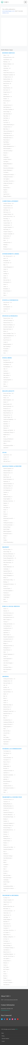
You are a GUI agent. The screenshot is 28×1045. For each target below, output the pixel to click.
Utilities (5, 494)
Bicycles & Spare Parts (8, 906)
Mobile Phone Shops (8, 704)
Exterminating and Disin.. (8, 445)
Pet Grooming (6, 100)
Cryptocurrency (7, 235)
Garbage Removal (7, 133)
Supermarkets (6, 373)
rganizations (6, 447)
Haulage (5, 978)
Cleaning (6, 94)
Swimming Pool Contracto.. (9, 174)
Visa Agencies (7, 759)
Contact (3, 1041)
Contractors (6, 185)
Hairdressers (6, 421)
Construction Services (8, 799)
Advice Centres (7, 634)
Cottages (5, 790)
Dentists (5, 402)
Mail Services (6, 238)
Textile (5, 702)
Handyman (6, 832)
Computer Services (8, 207)
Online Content (7, 220)
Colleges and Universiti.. (8, 183)
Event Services (7, 302)
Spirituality (6, 423)
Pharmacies (6, 395)
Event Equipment (7, 306)
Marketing (6, 61)
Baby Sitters (6, 129)
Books (5, 698)
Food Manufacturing (8, 362)
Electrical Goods (7, 689)
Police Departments (7, 669)
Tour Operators (7, 753)
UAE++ (16, 1029)
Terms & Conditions (5, 1038)
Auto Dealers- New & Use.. (9, 181)
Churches (5, 665)
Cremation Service (7, 126)
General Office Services (9, 72)
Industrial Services (8, 472)
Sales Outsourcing (7, 113)
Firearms (5, 514)
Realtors (5, 577)
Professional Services (8, 57)
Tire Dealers (6, 172)
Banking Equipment (8, 344)
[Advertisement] (14, 32)
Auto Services (6, 923)
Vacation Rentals (7, 594)
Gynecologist (6, 425)
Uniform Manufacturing (8, 124)
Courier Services (7, 943)
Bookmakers (6, 288)
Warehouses (6, 592)
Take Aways (6, 377)
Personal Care (7, 408)
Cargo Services (7, 915)
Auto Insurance (6, 984)
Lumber (5, 884)
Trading (6, 66)
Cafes (5, 368)
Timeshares (6, 165)
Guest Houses (6, 777)
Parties (5, 284)
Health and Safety (7, 79)
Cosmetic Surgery (7, 417)
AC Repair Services (8, 76)
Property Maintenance (8, 170)
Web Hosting (6, 229)
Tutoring (5, 621)
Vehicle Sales (6, 912)
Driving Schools (7, 960)
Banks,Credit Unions (8, 329)
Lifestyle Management (8, 267)
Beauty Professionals (8, 406)
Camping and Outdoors (8, 722)
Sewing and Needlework (8, 438)
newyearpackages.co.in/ (8, 11)
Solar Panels (6, 507)
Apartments (6, 772)
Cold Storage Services (8, 135)
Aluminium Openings (8, 849)
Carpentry (6, 492)
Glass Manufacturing (7, 858)
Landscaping (6, 157)
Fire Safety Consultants (8, 109)
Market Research (7, 96)
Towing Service (7, 925)
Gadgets (5, 700)
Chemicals (5, 853)
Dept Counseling (7, 346)
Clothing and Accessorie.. (8, 176)
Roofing (5, 819)
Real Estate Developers (8, 555)
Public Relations (7, 107)
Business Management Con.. (9, 146)
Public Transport (7, 619)
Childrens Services (7, 641)
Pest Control (6, 89)
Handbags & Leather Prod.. (9, 711)
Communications (7, 225)
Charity (5, 656)
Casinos (5, 269)
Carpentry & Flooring (8, 812)
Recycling (6, 120)
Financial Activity (8, 318)
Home (3, 1033)
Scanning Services (7, 242)
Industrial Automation (8, 483)
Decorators (6, 810)
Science (5, 509)
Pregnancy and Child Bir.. (9, 430)
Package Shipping (7, 919)
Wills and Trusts (7, 461)
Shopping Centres (7, 680)
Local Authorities (7, 626)
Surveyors (6, 834)
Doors (5, 851)
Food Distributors (7, 366)
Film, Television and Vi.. (9, 256)
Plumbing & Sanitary (8, 825)
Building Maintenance (8, 163)
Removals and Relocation (8, 168)
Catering (5, 371)
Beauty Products (7, 404)
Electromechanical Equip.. (9, 816)
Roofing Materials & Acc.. (9, 829)
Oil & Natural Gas (7, 488)
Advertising (7, 68)
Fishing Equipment (7, 726)
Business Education (7, 615)
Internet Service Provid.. (9, 216)
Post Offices (6, 660)
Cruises (5, 973)
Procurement (6, 348)
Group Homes (6, 630)
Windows (5, 845)
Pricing (3, 1035)
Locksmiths (6, 864)
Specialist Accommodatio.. (9, 774)
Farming (5, 505)
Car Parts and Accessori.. (8, 524)
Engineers (5, 189)
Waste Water (6, 115)
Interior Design (7, 111)
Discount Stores (6, 187)
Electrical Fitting (7, 527)
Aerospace (5, 520)
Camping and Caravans (8, 770)
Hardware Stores (7, 706)
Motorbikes (6, 921)
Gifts (5, 685)
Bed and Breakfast (7, 781)
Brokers (5, 331)
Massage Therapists (7, 196)
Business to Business (8, 63)
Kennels (5, 155)
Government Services (8, 639)
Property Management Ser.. (9, 558)
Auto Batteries (6, 949)
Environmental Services (8, 617)
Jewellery (5, 191)
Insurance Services (8, 322)
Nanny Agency (6, 139)
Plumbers (5, 842)
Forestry (5, 873)
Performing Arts (7, 282)
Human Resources (7, 87)
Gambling (6, 273)
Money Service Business (9, 324)
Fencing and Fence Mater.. (9, 847)
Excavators (6, 871)
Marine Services (7, 952)
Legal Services (6, 194)
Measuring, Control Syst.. (9, 501)
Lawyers (6, 457)
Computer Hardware (8, 214)
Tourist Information (8, 757)
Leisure (5, 275)
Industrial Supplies (8, 470)
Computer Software (7, 159)
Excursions (6, 783)
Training (6, 85)
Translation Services (8, 785)
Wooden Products (7, 840)
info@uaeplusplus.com (5, 1010)
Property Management (8, 575)
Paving (5, 860)
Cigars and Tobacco (8, 691)
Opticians (5, 428)
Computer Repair (7, 222)
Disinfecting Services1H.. (8, 518)
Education (5, 152)
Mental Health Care (8, 412)
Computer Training (7, 231)
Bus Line (5, 975)
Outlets (5, 693)
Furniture (6, 98)
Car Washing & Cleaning (8, 947)
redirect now (5, 13)
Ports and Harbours (7, 980)
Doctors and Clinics (8, 393)
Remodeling (6, 836)
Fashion (5, 271)
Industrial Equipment (8, 468)
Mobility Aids (6, 434)
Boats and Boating (7, 945)
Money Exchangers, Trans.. (9, 333)
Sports (5, 258)
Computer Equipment (8, 227)
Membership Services (8, 137)
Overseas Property (7, 588)
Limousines (6, 928)
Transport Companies (8, 899)
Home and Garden (7, 683)
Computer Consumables (8, 233)
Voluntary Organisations (8, 654)
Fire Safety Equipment (8, 590)
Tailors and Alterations (8, 131)
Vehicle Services (7, 902)
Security (5, 535)
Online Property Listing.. (9, 579)
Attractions (6, 764)
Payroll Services (7, 339)
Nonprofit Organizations (8, 636)
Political (5, 671)
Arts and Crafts (7, 262)
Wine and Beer (7, 375)
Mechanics (6, 962)
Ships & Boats (6, 934)
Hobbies (5, 277)
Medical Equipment (8, 399)
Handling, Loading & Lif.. (9, 936)
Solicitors (6, 459)
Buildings (6, 581)
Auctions (5, 601)
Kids (5, 696)
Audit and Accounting (8, 150)
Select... (5, 102)
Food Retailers (7, 364)
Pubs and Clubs (7, 280)
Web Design (6, 210)
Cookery (5, 381)
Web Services (7, 212)
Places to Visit (6, 761)
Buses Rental (6, 908)
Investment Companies (8, 326)
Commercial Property (8, 573)
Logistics (6, 904)
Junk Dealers (6, 118)
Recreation (6, 768)
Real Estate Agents (8, 549)
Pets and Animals (7, 290)
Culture (5, 286)
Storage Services (7, 92)
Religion (5, 643)
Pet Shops (6, 715)
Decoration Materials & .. (9, 814)
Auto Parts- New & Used (9, 956)
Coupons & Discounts (8, 724)
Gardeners (6, 821)
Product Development (8, 479)
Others (6, 55)
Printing (5, 70)
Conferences (6, 308)
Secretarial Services (7, 105)
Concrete (5, 866)
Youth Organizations (7, 658)
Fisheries (5, 516)
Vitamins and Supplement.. (9, 419)
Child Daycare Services (8, 645)
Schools (5, 608)
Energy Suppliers (7, 498)
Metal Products (7, 477)
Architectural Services (8, 808)
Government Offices (7, 667)
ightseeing (6, 779)
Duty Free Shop (7, 730)
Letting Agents (6, 597)
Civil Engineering (7, 490)
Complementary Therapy (8, 432)
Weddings (6, 304)
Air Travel (6, 939)
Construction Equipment (8, 823)
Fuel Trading (6, 737)
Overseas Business (7, 81)
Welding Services (7, 838)
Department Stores (7, 713)
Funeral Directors (7, 649)
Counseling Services (8, 628)
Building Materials (7, 803)
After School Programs (8, 662)
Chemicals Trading (8, 485)
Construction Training (8, 855)
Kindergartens (6, 647)
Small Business (7, 59)
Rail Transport (6, 969)
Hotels (5, 755)
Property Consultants (8, 560)
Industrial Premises (7, 496)
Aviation (5, 965)
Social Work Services (8, 613)
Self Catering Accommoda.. (9, 787)
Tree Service (6, 122)
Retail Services (7, 83)
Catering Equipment (8, 379)
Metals (5, 862)
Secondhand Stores (7, 720)
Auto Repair (6, 161)
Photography (6, 260)
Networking (6, 218)
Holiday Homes (7, 766)
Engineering (6, 481)
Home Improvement (8, 562)
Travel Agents (7, 751)
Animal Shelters (7, 144)
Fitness (6, 397)
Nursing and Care (7, 415)
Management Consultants (9, 74)
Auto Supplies (6, 178)
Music (5, 264)
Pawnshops (6, 350)
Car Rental (6, 897)
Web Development (7, 148)
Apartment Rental (7, 571)
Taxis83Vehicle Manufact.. (9, 954)
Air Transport (6, 932)
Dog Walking (6, 142)
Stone (5, 537)
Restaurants (6, 360)
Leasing (5, 342)
